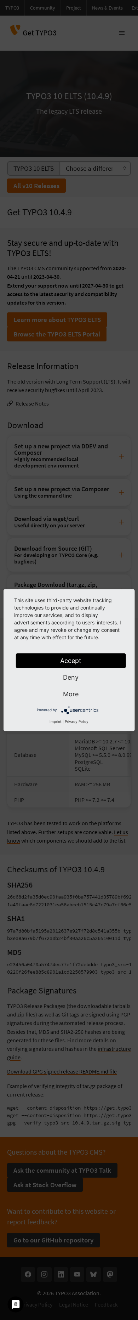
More (71, 693)
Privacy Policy (76, 721)
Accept (70, 660)
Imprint (56, 721)
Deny (71, 677)
